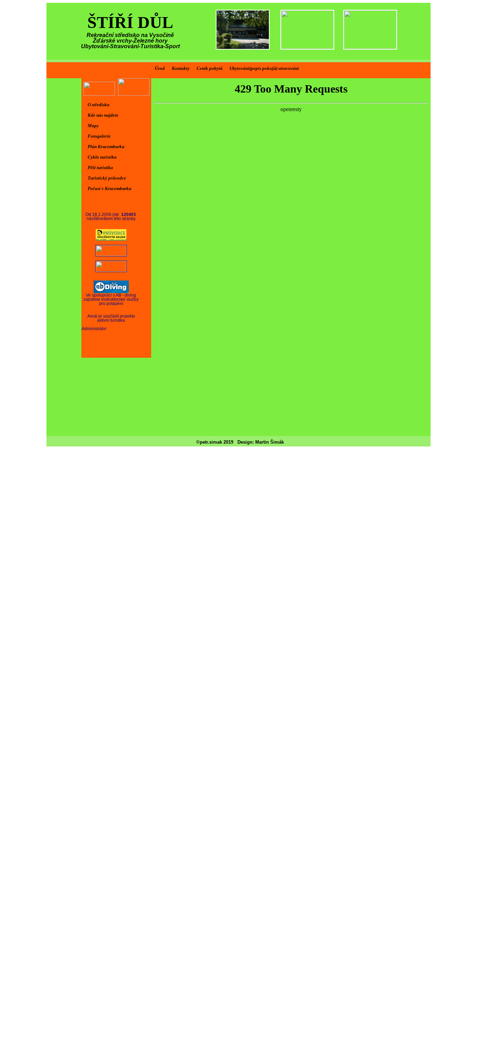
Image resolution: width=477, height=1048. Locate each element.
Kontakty (181, 68)
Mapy (93, 125)
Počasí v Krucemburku (109, 188)
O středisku (98, 104)
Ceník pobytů (209, 68)
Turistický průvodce (107, 178)
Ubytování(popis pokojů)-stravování (264, 68)
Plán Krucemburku (106, 146)
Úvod (160, 68)
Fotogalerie (99, 136)
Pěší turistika (100, 167)
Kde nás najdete (103, 115)
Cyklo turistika (102, 157)
